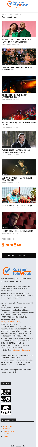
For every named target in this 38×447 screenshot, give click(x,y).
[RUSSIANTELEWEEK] (17, 4)
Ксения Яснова (6, 233)
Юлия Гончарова (7, 44)
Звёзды (5, 36)
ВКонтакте (6, 429)
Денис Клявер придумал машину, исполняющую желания (14, 96)
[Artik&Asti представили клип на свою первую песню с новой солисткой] (19, 29)
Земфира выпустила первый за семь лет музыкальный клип (17, 179)
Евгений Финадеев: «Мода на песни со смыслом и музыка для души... (16, 151)
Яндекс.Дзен (7, 426)
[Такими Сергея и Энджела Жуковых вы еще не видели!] (19, 112)
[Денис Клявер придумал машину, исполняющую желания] (19, 84)
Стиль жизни (6, 147)
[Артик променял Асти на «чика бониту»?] (19, 195)
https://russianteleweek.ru (10, 322)
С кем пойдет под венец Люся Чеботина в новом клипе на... (17, 68)
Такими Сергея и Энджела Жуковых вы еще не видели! (19, 123)
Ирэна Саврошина (7, 182)
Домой (4, 14)
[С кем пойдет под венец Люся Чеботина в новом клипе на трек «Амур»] (19, 57)
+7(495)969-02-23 (19, 308)
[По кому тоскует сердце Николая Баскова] (19, 220)
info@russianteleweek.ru (20, 350)
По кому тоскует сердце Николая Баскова (17, 231)
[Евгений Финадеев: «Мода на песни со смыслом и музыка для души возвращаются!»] (19, 139)
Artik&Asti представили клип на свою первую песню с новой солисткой (16, 40)
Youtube (5, 436)
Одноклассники (8, 431)
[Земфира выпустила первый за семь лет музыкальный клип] (19, 167)
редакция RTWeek (7, 155)
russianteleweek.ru (17, 8)
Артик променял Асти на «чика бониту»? (17, 205)
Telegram (6, 434)
